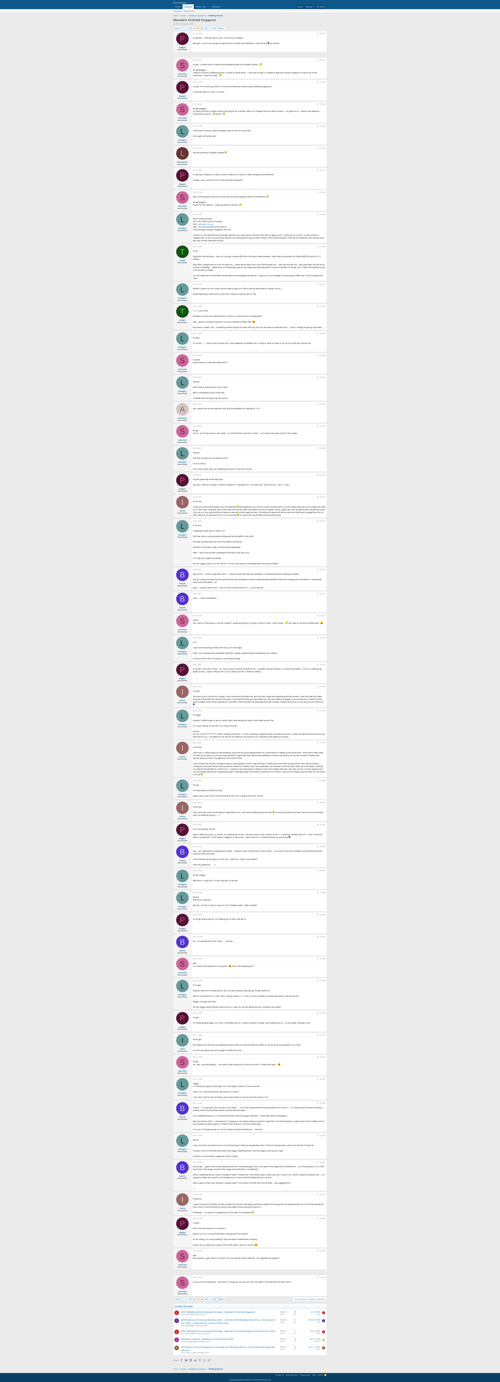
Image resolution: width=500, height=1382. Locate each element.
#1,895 (322, 1135)
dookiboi (184, 1341)
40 (206, 28)
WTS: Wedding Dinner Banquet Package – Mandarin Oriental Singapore (218, 1311)
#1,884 (322, 871)
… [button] (186, 28)
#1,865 (322, 377)
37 (194, 28)
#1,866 (322, 404)
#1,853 (322, 82)
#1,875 (322, 638)
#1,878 (322, 710)
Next (220, 28)
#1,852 (322, 60)
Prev (178, 28)
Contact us (279, 1375)
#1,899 (322, 1251)
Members (216, 6)
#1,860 (322, 246)
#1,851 (322, 33)
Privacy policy (305, 1375)
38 (198, 28)
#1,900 (322, 1277)
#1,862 (322, 306)
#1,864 (322, 355)
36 (190, 28)
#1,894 (322, 1103)
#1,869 (322, 475)
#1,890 (322, 1013)
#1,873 (322, 594)
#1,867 (322, 426)
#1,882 (322, 824)
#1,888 (322, 959)
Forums (188, 6)
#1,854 (322, 104)
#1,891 (322, 1035)
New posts (177, 11)
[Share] (317, 33)
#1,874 (322, 615)
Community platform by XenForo (250, 1380)
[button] (208, 6)
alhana (177, 24)
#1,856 (322, 148)
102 (214, 28)
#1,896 (322, 1162)
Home (178, 6)
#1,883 (322, 846)
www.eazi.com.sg (205, 224)
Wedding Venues (201, 1314)
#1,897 (322, 1194)
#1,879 (322, 743)
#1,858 (322, 192)
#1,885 (322, 892)
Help (314, 1375)
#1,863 (322, 333)
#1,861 (322, 284)
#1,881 (322, 802)
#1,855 (322, 126)
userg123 (317, 1341)
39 (202, 28)
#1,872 (322, 569)
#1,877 (322, 686)
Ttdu (182, 1325)
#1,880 (322, 780)
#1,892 (322, 1057)
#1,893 (322, 1079)
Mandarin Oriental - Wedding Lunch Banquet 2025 (207, 1339)
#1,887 (322, 937)
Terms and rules (292, 1375)
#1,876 (322, 664)
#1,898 (322, 1218)
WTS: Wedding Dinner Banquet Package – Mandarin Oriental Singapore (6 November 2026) (228, 1331)
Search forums (189, 11)
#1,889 (322, 981)
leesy (183, 1314)
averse (183, 1353)
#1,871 (322, 521)
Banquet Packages (203, 1333)
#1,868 (322, 448)
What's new (201, 6)
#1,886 (322, 915)
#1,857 (322, 170)
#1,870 (322, 497)
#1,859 (322, 214)
